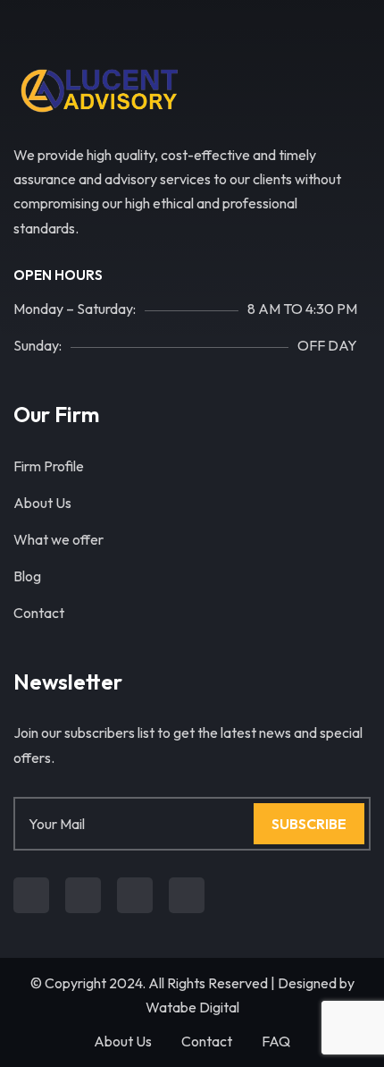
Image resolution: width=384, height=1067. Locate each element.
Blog (27, 576)
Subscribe (308, 824)
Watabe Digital (192, 1007)
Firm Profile (48, 466)
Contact (38, 613)
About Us (42, 503)
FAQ (276, 1041)
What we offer (58, 539)
